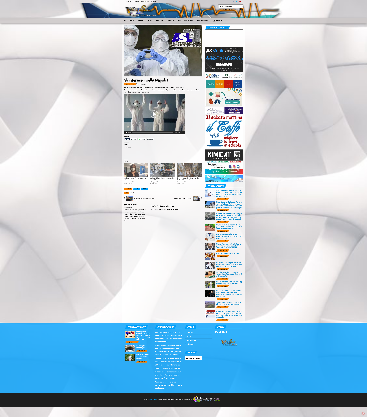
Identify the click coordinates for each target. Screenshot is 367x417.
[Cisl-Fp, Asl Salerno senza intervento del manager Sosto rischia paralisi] (210, 275)
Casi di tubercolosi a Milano (227, 253)
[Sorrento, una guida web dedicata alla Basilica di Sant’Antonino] (189, 170)
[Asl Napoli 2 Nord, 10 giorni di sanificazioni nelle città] (162, 170)
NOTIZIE (144, 188)
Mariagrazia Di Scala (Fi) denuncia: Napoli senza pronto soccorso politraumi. (143, 335)
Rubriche (141, 21)
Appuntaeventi (217, 21)
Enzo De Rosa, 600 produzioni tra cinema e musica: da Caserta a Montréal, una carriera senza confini (229, 294)
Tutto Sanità (153, 399)
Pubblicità (154, 1)
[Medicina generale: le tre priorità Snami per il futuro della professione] (210, 237)
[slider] (152, 132)
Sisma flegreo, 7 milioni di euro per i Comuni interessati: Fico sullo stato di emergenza (228, 246)
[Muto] (179, 132)
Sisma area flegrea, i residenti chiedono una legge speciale (228, 303)
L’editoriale (171, 21)
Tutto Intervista (189, 21)
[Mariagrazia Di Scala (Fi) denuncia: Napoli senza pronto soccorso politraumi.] (130, 334)
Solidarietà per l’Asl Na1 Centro (183, 198)
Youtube (240, 1)
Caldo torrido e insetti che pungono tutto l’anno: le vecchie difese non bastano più (229, 227)
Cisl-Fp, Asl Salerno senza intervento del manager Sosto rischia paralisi (229, 274)
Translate (239, 9)
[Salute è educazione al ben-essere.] (130, 357)
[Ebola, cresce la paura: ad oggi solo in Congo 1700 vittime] (210, 284)
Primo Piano (160, 21)
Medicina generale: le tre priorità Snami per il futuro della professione (229, 236)
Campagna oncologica (140, 346)
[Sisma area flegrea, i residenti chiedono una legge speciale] (210, 305)
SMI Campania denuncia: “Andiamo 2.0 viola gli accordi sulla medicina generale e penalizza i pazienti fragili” (229, 193)
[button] (154, 114)
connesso (161, 209)
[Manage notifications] (363, 413)
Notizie (131, 21)
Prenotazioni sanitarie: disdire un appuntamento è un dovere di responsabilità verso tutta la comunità (229, 314)
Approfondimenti (203, 21)
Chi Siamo (189, 332)
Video (179, 21)
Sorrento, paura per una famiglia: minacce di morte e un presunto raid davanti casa (229, 264)
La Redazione (145, 1)
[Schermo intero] (182, 132)
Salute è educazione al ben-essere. (143, 356)
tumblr (243, 1)
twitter (236, 1)
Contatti (136, 1)
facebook (233, 1)
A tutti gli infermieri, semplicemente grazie (144, 199)
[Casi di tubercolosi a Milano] (210, 256)
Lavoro (150, 21)
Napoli (132, 193)
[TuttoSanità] (124, 21)
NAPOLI (137, 188)
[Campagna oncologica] (130, 348)
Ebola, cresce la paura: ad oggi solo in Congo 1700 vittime (229, 282)
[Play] (126, 132)
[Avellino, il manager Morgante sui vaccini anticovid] (136, 170)
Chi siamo (128, 1)
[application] (154, 114)
